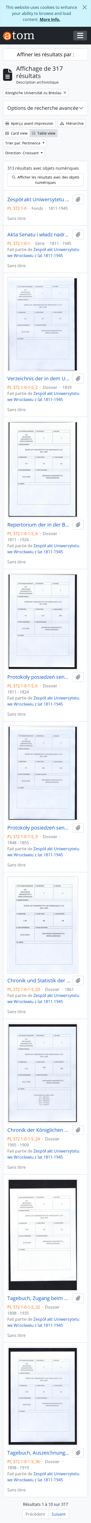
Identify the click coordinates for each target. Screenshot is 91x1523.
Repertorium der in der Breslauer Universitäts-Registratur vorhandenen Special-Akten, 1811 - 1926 (39, 525)
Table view (45, 133)
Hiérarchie (74, 123)
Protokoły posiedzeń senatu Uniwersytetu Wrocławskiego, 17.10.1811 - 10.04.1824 (39, 677)
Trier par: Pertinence (23, 143)
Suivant (59, 1514)
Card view (19, 133)
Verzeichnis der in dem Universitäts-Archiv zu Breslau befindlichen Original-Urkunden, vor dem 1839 (39, 379)
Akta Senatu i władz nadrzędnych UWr (39, 235)
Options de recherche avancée (42, 108)
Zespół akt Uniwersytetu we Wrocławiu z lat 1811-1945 (39, 199)
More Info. (50, 19)
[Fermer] (85, 7)
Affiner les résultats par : (45, 54)
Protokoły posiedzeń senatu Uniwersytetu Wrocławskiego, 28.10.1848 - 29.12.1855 (39, 828)
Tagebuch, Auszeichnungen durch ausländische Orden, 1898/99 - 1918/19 (39, 1453)
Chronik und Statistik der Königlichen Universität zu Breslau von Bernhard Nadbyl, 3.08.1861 (39, 981)
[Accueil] (20, 35)
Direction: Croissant (22, 153)
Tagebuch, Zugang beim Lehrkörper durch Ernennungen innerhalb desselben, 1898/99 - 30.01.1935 (39, 1298)
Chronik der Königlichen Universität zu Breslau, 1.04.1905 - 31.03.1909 (39, 1130)
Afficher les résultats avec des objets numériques (47, 180)
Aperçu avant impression (31, 123)
